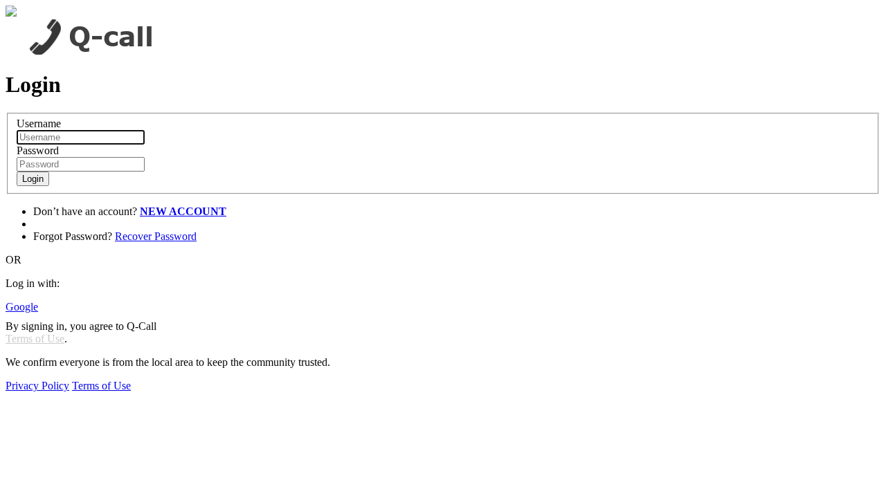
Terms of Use (35, 338)
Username (39, 123)
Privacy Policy (37, 385)
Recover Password (156, 236)
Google (22, 307)
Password (38, 150)
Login (33, 179)
